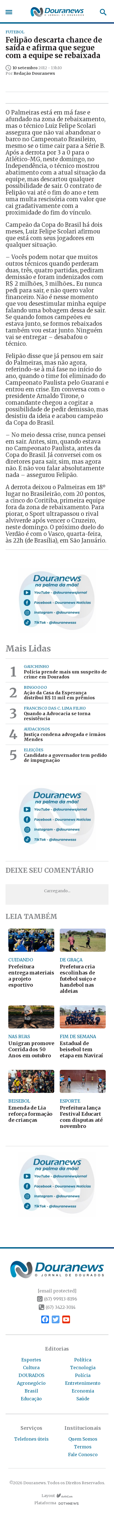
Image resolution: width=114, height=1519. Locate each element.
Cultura (31, 1367)
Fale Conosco (83, 1454)
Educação (31, 1398)
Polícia (82, 1375)
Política (82, 1360)
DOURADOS (31, 1375)
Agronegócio (31, 1383)
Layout (48, 1495)
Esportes (31, 1360)
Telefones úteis (31, 1439)
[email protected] (57, 1290)
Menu (10, 12)
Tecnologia (82, 1367)
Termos (83, 1447)
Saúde (82, 1398)
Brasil (31, 1391)
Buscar (101, 12)
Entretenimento (82, 1383)
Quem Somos (82, 1439)
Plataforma (45, 1503)
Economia (83, 1391)
